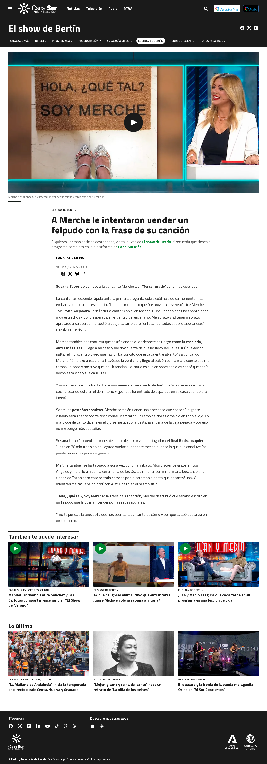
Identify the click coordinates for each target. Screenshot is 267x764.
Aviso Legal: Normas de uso (69, 759)
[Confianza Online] (251, 742)
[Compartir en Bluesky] (77, 273)
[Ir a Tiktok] (57, 726)
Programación (88, 41)
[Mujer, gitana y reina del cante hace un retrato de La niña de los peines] (133, 653)
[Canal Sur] (37, 8)
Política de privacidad (99, 759)
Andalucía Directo (119, 41)
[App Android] (102, 726)
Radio (112, 8)
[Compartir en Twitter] (70, 273)
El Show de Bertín (150, 41)
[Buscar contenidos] (206, 9)
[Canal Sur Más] (227, 8)
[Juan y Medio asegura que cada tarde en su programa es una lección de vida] (218, 564)
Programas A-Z (62, 41)
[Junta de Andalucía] (232, 742)
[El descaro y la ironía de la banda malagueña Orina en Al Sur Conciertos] (218, 653)
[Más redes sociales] (84, 273)
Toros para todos (212, 41)
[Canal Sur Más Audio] (251, 8)
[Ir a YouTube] (48, 726)
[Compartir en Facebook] (63, 273)
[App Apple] (93, 726)
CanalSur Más (19, 41)
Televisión (94, 8)
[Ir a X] (249, 28)
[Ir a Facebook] (242, 28)
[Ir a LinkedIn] (39, 726)
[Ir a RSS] (75, 726)
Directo (40, 41)
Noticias (73, 8)
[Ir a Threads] (66, 726)
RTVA (128, 8)
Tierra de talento (181, 41)
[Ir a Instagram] (256, 28)
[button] (133, 122)
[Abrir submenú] (100, 40)
